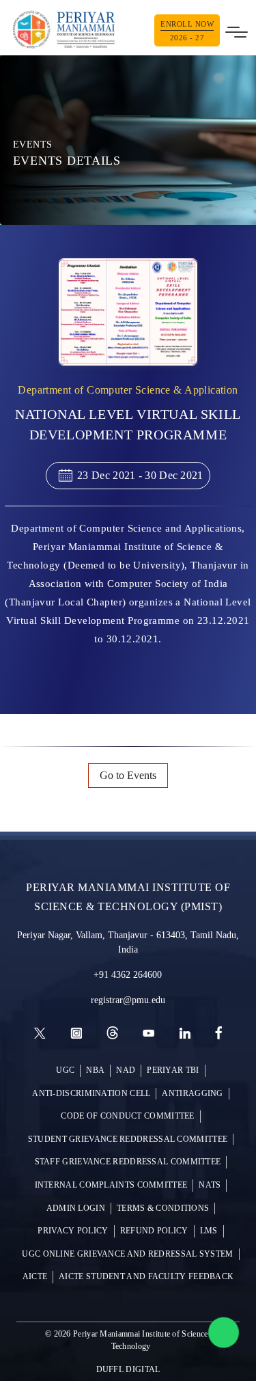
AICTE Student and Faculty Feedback (146, 1276)
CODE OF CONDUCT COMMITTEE (128, 1116)
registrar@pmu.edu (128, 1000)
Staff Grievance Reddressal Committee (128, 1162)
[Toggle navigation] (236, 30)
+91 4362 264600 (128, 975)
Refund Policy (154, 1231)
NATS (210, 1185)
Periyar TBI (173, 1070)
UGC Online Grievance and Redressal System (127, 1254)
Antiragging (192, 1093)
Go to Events (128, 775)
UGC (65, 1070)
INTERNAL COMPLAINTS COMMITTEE (111, 1185)
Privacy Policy (73, 1231)
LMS (209, 1231)
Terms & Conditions (163, 1208)
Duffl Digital (128, 1369)
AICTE (35, 1276)
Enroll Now (187, 31)
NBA (95, 1070)
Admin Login (75, 1208)
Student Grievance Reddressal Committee (127, 1139)
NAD (125, 1070)
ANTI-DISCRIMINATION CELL (91, 1093)
